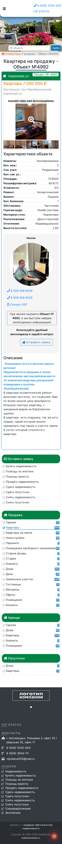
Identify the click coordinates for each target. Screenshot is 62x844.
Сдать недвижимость (20, 792)
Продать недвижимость (21, 788)
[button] (31, 117)
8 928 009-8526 (21, 290)
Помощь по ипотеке (19, 779)
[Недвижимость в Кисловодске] (3, 54)
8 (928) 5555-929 (48, 5)
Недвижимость (15, 771)
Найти (56, 47)
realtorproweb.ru (31, 837)
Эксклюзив (12, 812)
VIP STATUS (41, 11)
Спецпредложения (18, 808)
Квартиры (14, 53)
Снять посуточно (17, 804)
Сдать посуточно (17, 796)
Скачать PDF (18, 304)
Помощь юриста (16, 783)
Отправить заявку (38, 342)
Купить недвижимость (20, 775)
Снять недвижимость (20, 800)
